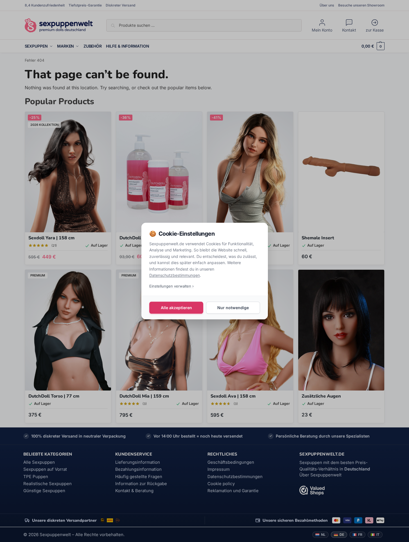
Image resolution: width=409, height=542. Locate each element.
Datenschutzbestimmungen (174, 275)
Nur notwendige (233, 307)
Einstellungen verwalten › (171, 286)
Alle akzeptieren (176, 307)
